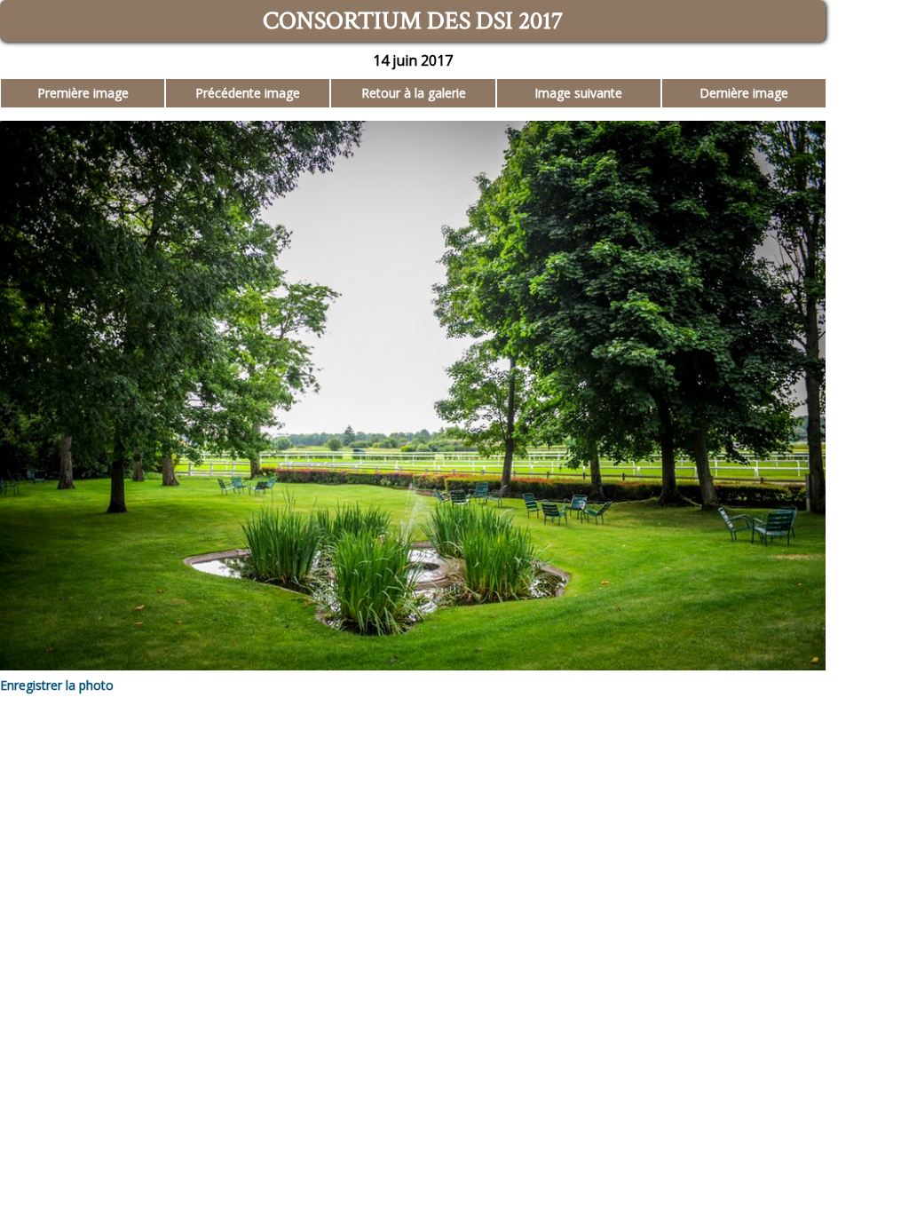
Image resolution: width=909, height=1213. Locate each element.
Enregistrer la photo (57, 685)
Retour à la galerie (413, 92)
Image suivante (578, 92)
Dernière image (744, 92)
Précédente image (247, 92)
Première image (83, 92)
